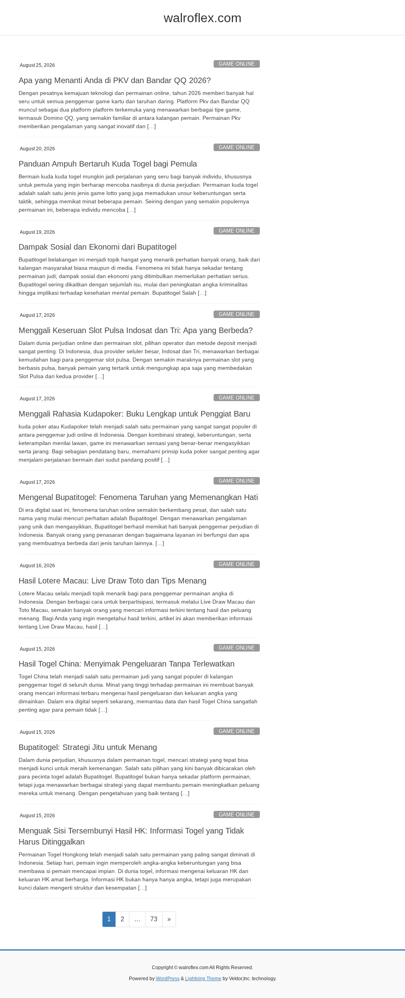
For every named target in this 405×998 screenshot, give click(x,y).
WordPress (168, 978)
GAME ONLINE (237, 64)
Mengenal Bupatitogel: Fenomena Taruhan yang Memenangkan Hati (138, 497)
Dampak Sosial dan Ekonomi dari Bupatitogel (97, 246)
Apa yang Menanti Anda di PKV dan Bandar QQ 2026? (115, 80)
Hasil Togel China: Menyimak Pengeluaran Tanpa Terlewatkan (127, 663)
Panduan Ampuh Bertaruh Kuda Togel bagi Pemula (108, 163)
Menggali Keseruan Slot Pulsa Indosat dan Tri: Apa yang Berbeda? (136, 330)
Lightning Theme (203, 978)
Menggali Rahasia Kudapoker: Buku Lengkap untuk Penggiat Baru (134, 413)
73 (156, 918)
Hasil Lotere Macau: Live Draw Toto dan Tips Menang (112, 580)
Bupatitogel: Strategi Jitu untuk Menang (88, 747)
